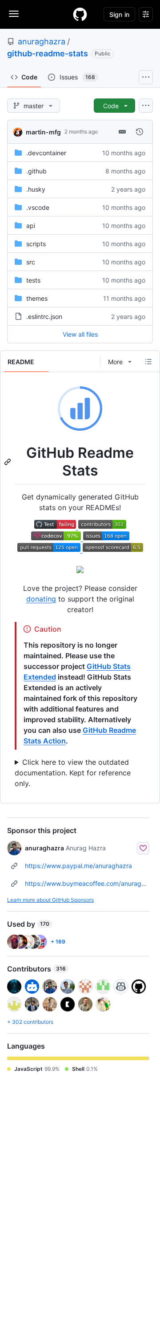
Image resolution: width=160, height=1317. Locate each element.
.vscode (37, 207)
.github (36, 171)
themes (37, 298)
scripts (36, 244)
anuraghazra (41, 41)
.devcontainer (46, 153)
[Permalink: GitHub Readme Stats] (8, 462)
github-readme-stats (47, 53)
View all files (80, 334)
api (30, 225)
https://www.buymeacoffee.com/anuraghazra (91, 883)
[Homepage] (80, 14)
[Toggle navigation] (13, 13)
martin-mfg (43, 132)
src (30, 262)
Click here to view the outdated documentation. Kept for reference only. (73, 773)
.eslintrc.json (44, 316)
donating (41, 598)
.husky (35, 189)
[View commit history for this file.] (139, 132)
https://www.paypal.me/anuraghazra (78, 865)
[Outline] (148, 361)
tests (33, 280)
